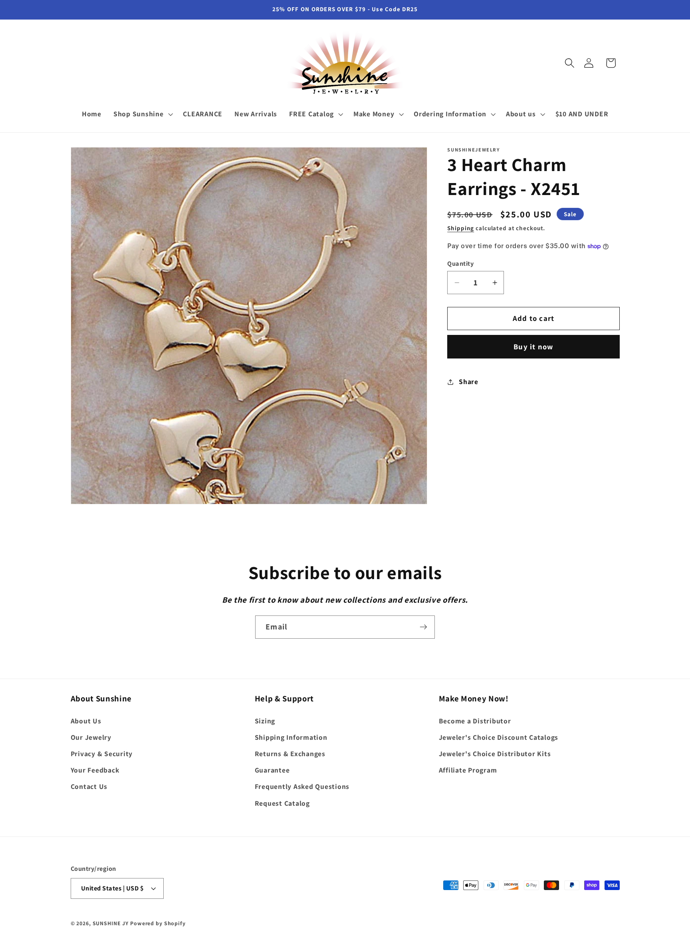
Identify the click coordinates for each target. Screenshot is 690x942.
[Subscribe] (423, 627)
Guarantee (272, 770)
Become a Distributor (475, 720)
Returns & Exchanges (290, 753)
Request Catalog (282, 803)
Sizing (265, 720)
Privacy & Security (102, 753)
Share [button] (468, 381)
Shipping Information (291, 737)
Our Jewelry (91, 737)
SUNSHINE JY (111, 923)
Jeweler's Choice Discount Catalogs (499, 737)
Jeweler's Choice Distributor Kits (495, 753)
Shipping (460, 228)
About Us (86, 720)
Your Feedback (95, 770)
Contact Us (89, 786)
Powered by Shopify (158, 923)
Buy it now (533, 347)
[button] (570, 63)
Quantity (460, 263)
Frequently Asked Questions (302, 786)
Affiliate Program (468, 770)
